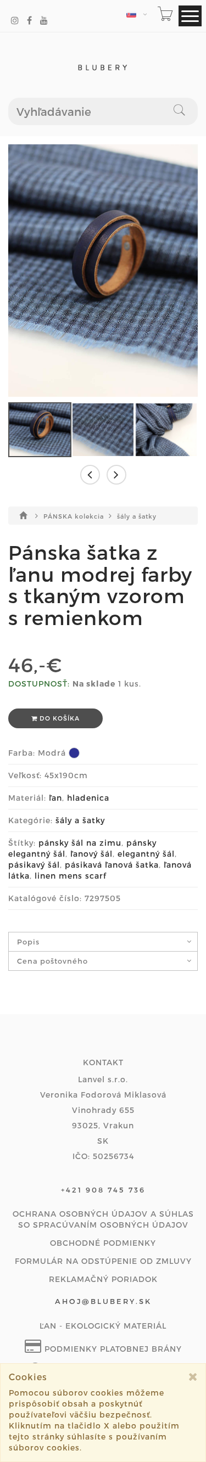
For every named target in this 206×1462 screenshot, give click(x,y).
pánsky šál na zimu (79, 842)
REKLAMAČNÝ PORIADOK (103, 1279)
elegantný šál (146, 853)
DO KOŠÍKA (58, 718)
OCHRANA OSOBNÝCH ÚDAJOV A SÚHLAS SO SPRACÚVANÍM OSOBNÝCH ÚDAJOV (103, 1219)
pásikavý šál (34, 864)
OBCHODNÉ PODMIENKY (103, 1242)
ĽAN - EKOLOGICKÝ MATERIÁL (103, 1325)
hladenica (88, 797)
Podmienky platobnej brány (112, 1348)
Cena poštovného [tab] (52, 961)
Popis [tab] (28, 941)
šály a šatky (137, 516)
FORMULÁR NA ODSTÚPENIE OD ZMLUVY (103, 1261)
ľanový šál (91, 853)
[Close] (193, 1376)
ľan (55, 797)
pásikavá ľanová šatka (112, 864)
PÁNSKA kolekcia (74, 516)
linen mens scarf (71, 875)
